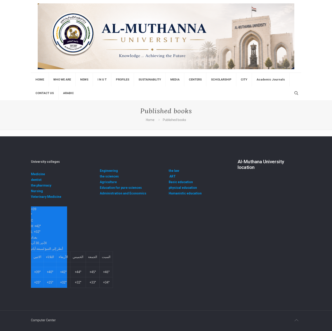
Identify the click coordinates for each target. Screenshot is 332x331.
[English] (166, 36)
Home (150, 120)
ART (172, 176)
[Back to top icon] (296, 320)
